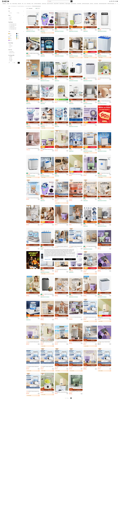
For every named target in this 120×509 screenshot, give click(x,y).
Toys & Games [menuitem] (96, 3)
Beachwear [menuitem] (19, 3)
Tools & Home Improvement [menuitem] (103, 3)
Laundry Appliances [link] (28, 6)
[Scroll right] (117, 3)
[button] (115, 1)
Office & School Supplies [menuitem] (110, 3)
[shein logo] (5, 1)
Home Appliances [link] (13, 6)
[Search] (71, 1)
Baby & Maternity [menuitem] (62, 3)
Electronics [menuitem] (91, 3)
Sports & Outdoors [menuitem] (73, 3)
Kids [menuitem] (22, 3)
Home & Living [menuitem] (44, 3)
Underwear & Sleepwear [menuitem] (37, 3)
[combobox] (30, 8)
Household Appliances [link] (20, 6)
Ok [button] (18, 62)
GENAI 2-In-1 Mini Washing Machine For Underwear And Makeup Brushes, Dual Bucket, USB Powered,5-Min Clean (61, 148)
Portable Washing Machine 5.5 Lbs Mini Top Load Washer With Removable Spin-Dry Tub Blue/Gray (104, 223)
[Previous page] (69, 398)
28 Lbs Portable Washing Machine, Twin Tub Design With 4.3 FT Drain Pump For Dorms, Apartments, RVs (47, 173)
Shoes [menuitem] (32, 3)
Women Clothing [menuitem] (14, 3)
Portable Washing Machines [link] (36, 6)
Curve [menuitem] (25, 3)
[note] (33, 27)
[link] (112, 1)
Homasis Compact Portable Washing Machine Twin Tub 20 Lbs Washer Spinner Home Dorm (76, 28)
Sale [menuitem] (10, 3)
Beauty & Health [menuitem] (56, 3)
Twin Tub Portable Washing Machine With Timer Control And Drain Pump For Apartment (104, 294)
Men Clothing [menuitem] (29, 3)
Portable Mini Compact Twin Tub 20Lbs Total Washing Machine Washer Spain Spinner (76, 53)
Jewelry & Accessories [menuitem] (50, 3)
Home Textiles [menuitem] (79, 3)
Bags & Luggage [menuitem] (67, 3)
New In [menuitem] (8, 3)
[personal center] (109, 1)
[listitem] (33, 22)
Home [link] (9, 6)
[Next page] (72, 398)
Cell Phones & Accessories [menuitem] (85, 3)
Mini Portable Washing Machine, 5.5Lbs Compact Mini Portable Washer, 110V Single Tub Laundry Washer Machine (61, 28)
